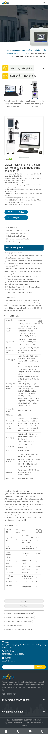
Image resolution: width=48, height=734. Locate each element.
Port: (7, 233)
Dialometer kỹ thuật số (14, 625)
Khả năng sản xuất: (13, 236)
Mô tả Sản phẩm (14, 247)
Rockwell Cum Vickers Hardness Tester (20, 617)
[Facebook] (14, 694)
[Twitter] (7, 694)
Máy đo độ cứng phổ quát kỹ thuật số (19, 629)
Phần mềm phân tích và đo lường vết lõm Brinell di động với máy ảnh (13, 103)
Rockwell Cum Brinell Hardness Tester (19, 613)
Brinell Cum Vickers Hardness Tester (19, 621)
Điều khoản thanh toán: (14, 239)
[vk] (10, 694)
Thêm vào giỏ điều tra (16, 218)
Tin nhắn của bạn (17, 212)
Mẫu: (8, 227)
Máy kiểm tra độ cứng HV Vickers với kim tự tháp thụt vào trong (34, 103)
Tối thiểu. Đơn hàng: (13, 242)
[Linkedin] (3, 694)
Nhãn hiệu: (10, 230)
